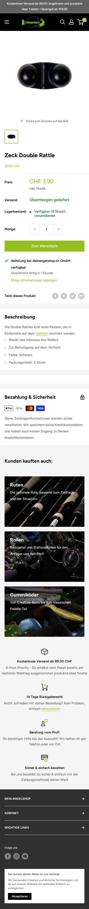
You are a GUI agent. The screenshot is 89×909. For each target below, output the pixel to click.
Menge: (10, 229)
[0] (81, 22)
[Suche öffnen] (62, 22)
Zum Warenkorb (44, 246)
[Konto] (71, 22)
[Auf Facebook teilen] (55, 296)
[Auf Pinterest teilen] (64, 296)
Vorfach (42, 333)
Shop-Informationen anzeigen (34, 280)
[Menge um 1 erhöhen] (58, 229)
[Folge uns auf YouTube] (25, 856)
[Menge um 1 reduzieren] (34, 229)
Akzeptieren (20, 896)
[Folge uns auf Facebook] (8, 856)
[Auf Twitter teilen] (72, 296)
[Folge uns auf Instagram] (16, 856)
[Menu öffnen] (7, 22)
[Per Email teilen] (81, 296)
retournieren (50, 709)
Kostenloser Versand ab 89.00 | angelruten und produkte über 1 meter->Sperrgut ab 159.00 (44, 6)
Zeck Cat (12, 166)
